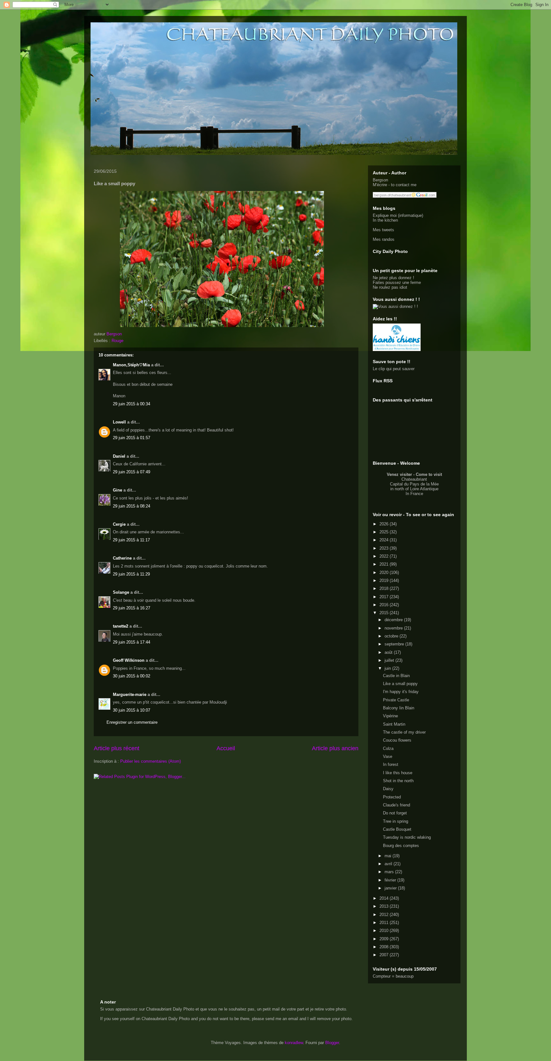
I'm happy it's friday (401, 691)
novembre (394, 628)
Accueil (226, 748)
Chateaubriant (414, 479)
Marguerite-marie (129, 694)
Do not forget (395, 813)
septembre (395, 644)
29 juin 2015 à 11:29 (131, 574)
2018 (384, 588)
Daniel (119, 456)
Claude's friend (396, 805)
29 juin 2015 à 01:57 (131, 437)
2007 (384, 954)
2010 (384, 930)
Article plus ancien (335, 748)
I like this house (397, 772)
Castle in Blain (396, 675)
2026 (384, 524)
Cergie (119, 524)
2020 (384, 572)
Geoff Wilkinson (128, 660)
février (391, 880)
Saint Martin (394, 724)
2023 (384, 548)
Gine (117, 490)
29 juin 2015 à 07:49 (131, 471)
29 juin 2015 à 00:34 (131, 403)
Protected (392, 797)
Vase (387, 756)
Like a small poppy (400, 683)
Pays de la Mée (424, 484)
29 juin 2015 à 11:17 (131, 540)
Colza (388, 748)
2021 (384, 564)
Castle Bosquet (397, 829)
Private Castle (396, 700)
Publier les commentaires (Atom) (150, 761)
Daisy (388, 788)
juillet (390, 660)
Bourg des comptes (401, 845)
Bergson (380, 180)
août (389, 652)
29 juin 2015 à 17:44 (131, 642)
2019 (384, 580)
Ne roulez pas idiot (390, 287)
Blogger (332, 1042)
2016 (384, 604)
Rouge (117, 340)
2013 (384, 906)
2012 (384, 914)
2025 (384, 532)
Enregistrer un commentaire (132, 722)
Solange (121, 592)
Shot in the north (398, 780)
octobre (392, 636)
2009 (384, 938)
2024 (384, 540)
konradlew (294, 1042)
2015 (384, 612)
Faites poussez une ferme (397, 282)
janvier (391, 888)
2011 (384, 922)
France (416, 493)
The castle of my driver (404, 732)
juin (388, 668)
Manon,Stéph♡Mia (131, 365)
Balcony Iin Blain (398, 708)
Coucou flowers (397, 740)
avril (389, 863)
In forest (390, 764)
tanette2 (120, 626)
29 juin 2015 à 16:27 (131, 608)
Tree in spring (395, 821)
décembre (394, 619)
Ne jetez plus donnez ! (393, 277)
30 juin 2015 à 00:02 (131, 676)
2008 (384, 946)
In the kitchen (385, 220)
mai (389, 855)
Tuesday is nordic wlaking (407, 837)
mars (390, 871)
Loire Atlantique (424, 488)
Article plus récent (116, 748)
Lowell (119, 422)
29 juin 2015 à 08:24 (131, 506)
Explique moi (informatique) (398, 215)
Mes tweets (383, 229)
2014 (384, 898)
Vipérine (390, 716)
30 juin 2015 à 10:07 (131, 710)
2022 (384, 556)
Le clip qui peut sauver (394, 368)
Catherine (122, 558)
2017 (384, 596)
